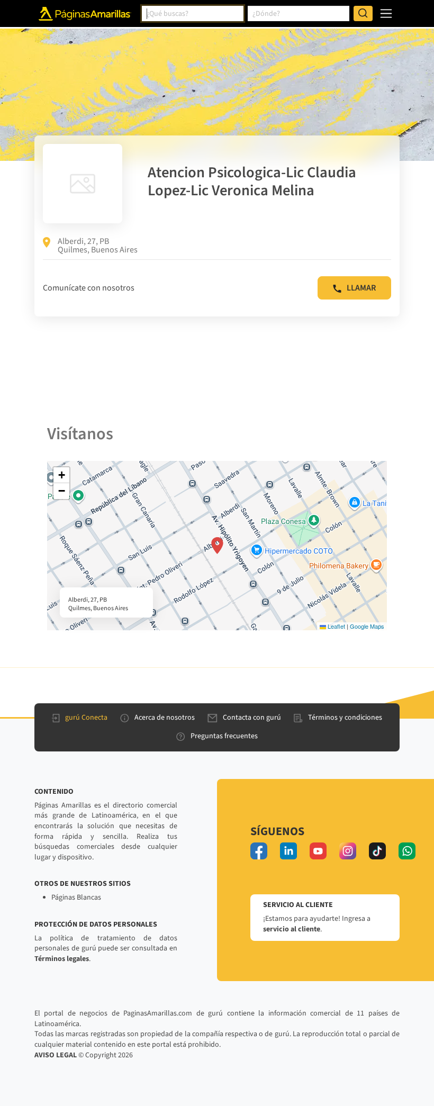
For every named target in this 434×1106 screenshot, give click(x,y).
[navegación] (386, 13)
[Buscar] (363, 14)
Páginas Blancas (76, 897)
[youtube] (318, 850)
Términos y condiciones (345, 717)
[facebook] (258, 850)
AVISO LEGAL (55, 1055)
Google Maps (367, 626)
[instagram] (347, 850)
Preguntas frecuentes (224, 736)
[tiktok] (377, 850)
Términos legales (61, 959)
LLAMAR (361, 288)
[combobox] (192, 14)
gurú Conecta (86, 717)
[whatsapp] (407, 850)
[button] (217, 545)
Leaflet (335, 626)
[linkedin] (288, 850)
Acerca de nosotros (164, 717)
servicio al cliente (291, 929)
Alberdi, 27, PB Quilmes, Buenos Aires (98, 245)
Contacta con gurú (252, 717)
